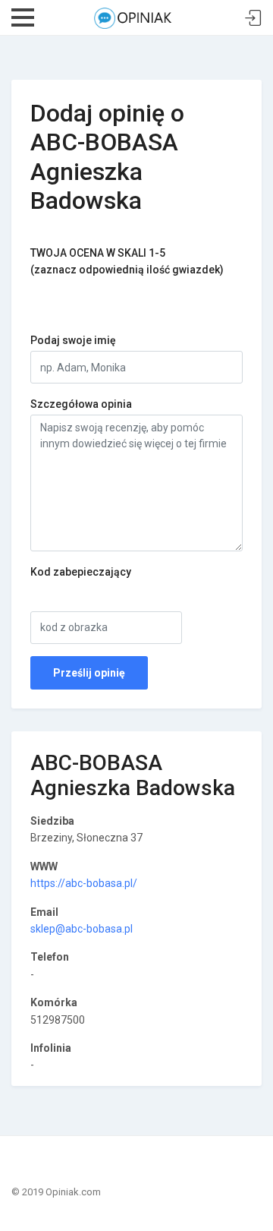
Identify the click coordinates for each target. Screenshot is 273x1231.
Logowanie (253, 18)
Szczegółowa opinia (81, 404)
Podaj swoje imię (73, 340)
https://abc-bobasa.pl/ (83, 883)
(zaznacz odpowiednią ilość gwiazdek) (127, 261)
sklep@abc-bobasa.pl (81, 929)
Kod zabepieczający (80, 572)
